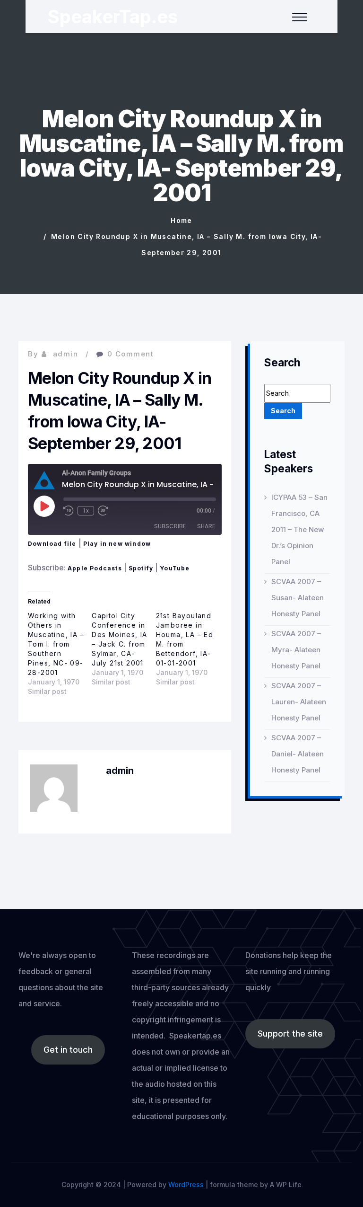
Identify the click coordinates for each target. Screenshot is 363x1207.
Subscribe (170, 526)
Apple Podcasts (95, 568)
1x (86, 510)
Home (181, 220)
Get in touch (68, 1050)
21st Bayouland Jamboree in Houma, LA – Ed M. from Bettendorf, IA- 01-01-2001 (185, 639)
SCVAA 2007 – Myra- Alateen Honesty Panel (296, 649)
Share (206, 526)
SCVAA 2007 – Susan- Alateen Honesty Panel (297, 597)
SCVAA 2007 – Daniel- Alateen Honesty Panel (297, 753)
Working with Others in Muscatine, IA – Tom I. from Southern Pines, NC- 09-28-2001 (56, 644)
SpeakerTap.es (113, 17)
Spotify (141, 568)
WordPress (186, 1184)
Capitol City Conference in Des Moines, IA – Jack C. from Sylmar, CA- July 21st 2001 (119, 639)
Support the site (290, 1033)
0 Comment (130, 353)
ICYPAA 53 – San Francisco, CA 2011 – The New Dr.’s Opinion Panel (299, 529)
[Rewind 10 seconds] (68, 511)
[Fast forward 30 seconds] (103, 511)
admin (65, 353)
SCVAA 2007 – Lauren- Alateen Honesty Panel (298, 701)
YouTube (175, 568)
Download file (52, 543)
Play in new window (117, 543)
